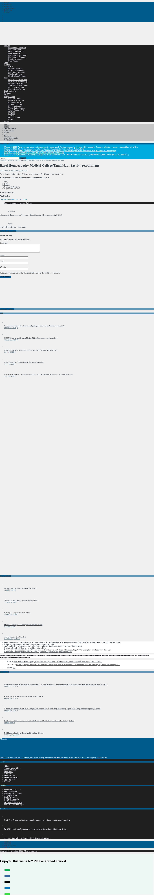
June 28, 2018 (9, 602)
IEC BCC (7, 781)
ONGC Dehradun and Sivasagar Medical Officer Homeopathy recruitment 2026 (30, 338)
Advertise (7, 844)
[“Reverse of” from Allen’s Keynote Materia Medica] (8, 597)
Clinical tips (8, 774)
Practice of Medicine (15, 59)
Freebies (7, 136)
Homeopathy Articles (16, 49)
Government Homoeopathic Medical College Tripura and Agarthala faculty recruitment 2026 (34, 326)
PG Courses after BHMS (13, 803)
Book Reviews (9, 775)
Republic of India (14, 99)
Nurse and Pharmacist (16, 72)
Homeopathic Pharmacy (17, 57)
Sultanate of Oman (15, 104)
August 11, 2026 (10, 328)
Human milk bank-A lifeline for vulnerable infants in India (25, 648)
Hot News (8, 4)
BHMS (10, 66)
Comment (3, 243)
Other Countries (14, 117)
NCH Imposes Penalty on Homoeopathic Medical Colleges (23, 733)
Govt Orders (8, 140)
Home (6, 2)
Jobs (6, 63)
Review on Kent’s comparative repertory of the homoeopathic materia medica (41, 820)
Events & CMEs (10, 770)
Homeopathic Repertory (17, 55)
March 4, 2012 (9, 627)
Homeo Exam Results (16, 89)
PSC (136, 655)
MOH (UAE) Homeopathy (17, 82)
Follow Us (8, 10)
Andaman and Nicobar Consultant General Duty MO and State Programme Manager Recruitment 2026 (38, 374)
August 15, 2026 (10, 710)
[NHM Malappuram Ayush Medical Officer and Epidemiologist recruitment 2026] (8, 347)
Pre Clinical (8, 772)
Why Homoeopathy (11, 138)
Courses (7, 65)
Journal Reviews (10, 795)
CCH (20, 655)
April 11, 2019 (9, 590)
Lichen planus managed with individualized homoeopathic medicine (29, 644)
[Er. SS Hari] (6, 825)
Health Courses (10, 801)
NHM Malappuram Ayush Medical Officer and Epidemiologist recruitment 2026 (30, 350)
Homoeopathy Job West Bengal (74, 655)
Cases (6, 132)
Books (6, 127)
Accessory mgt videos (12, 768)
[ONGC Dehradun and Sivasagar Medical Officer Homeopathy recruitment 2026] (8, 334)
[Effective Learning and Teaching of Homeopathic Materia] (8, 621)
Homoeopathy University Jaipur (92, 655)
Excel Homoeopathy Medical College (18, 203)
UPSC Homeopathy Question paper (19, 657)
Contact (7, 12)
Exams (6, 78)
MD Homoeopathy (15, 68)
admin (15, 170)
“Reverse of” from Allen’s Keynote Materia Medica (21, 600)
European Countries (15, 106)
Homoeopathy (60, 655)
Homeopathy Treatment (13, 793)
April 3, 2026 (9, 723)
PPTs (6, 95)
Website (3, 267)
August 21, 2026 (10, 686)
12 (19, 639)
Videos (6, 125)
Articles (7, 46)
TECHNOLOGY (10, 128)
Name (2, 255)
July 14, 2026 (9, 352)
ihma (106, 655)
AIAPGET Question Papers (14, 805)
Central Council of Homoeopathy (36, 655)
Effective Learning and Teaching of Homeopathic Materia (23, 625)
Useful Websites (10, 797)
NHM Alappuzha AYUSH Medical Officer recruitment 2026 (24, 362)
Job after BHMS (113, 655)
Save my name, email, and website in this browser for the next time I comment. (31, 273)
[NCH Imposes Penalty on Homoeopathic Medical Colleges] (8, 729)
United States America (16, 108)
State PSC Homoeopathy (17, 85)
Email (2, 261)
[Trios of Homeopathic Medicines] (8, 633)
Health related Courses (17, 76)
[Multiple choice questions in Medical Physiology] (8, 585)
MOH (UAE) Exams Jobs (17, 80)
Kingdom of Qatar (14, 102)
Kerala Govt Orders (11, 777)
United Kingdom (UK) (16, 110)
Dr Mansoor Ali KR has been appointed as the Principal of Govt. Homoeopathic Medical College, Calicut (39, 721)
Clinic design (9, 130)
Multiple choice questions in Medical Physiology (20, 588)
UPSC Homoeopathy (16, 87)
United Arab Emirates (16, 100)
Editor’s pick (4, 672)
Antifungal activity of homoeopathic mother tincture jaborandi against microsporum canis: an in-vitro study (43, 646)
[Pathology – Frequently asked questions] (8, 609)
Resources (8, 6)
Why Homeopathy (10, 791)
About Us (7, 842)
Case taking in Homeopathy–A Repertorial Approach (31, 838)
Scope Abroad (9, 97)
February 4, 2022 (6, 170)
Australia (11, 115)
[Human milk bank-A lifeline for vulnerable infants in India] (8, 693)
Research (7, 121)
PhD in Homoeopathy (16, 70)
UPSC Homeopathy (11, 799)
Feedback (8, 847)
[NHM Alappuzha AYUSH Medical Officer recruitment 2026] (8, 359)
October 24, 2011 (10, 614)
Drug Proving (13, 61)
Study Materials (10, 91)
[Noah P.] (6, 816)
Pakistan (11, 114)
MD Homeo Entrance (16, 83)
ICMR (103, 655)
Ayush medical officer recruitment (9, 655)
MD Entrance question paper (126, 655)
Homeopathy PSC (51, 655)
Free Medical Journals (12, 789)
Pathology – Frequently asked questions (17, 612)
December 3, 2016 (11, 639)
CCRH (24, 655)
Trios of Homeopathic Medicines (15, 637)
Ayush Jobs (22, 170)
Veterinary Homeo (15, 74)
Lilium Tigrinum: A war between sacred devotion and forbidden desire (40, 829)
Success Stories (10, 779)
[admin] (6, 834)
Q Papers (7, 93)
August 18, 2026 (10, 698)
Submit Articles (9, 8)
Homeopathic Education (17, 48)
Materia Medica (14, 53)
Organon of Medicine (16, 51)
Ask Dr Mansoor (10, 845)
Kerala (10, 119)
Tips (5, 134)
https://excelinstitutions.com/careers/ (13, 199)
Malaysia (11, 112)
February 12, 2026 (11, 735)
